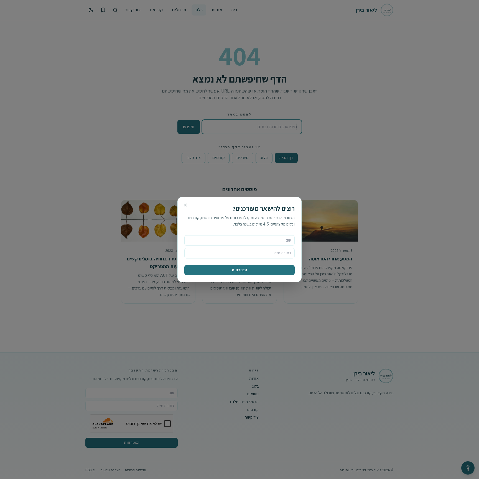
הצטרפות (239, 270)
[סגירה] (185, 205)
